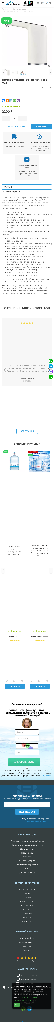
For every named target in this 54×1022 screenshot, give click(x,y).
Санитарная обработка (27, 864)
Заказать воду (24, 762)
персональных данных (36, 821)
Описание (8, 187)
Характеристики (11, 192)
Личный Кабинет (27, 938)
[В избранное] (7, 681)
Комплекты (27, 921)
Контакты (27, 897)
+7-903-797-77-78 (29, 975)
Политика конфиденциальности (27, 845)
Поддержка (27, 853)
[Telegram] (10, 100)
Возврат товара (27, 901)
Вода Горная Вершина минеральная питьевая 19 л (14, 550)
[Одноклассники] (7, 100)
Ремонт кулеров (27, 861)
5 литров (27, 917)
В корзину (42, 126)
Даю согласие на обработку (37, 820)
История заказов (27, 942)
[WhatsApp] (14, 100)
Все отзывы (27, 431)
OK (16, 1005)
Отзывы (27, 857)
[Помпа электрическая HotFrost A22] (27, 41)
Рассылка (27, 950)
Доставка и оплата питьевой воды (27, 841)
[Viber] (18, 100)
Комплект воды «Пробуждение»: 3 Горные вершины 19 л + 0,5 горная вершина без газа (39, 550)
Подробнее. (47, 776)
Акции (27, 893)
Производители (27, 889)
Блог (27, 868)
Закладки (27, 946)
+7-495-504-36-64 (29, 979)
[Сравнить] (14, 681)
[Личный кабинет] (38, 3)
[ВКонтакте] (3, 100)
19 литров (27, 913)
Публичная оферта (27, 872)
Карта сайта (27, 905)
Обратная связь (27, 849)
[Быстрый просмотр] (22, 681)
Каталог (27, 909)
